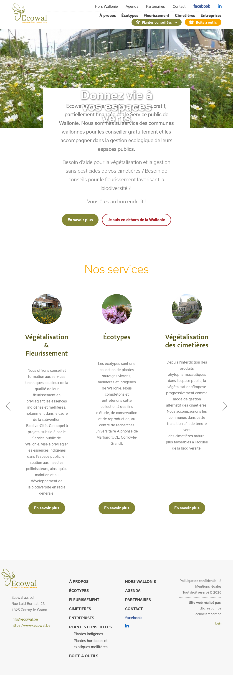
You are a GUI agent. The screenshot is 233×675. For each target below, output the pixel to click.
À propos (107, 15)
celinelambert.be (208, 614)
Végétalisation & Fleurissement (46, 344)
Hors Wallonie (106, 6)
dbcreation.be (210, 608)
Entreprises (210, 15)
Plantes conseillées (157, 22)
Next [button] (225, 404)
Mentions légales (208, 586)
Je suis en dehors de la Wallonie (136, 219)
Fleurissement (157, 15)
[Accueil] (29, 21)
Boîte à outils (206, 22)
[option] (47, 404)
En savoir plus (80, 219)
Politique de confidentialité (200, 581)
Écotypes (129, 15)
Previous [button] (8, 404)
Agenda (132, 6)
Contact (179, 6)
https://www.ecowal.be (31, 625)
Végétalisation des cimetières (186, 340)
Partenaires (155, 6)
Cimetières (185, 15)
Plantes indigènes (88, 634)
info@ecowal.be (25, 619)
